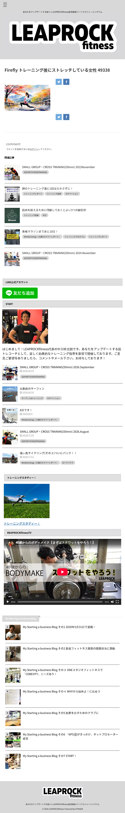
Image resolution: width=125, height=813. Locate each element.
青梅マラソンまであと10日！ (40, 231)
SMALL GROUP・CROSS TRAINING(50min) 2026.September (57, 367)
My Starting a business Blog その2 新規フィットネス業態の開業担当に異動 (69, 648)
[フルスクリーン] (117, 601)
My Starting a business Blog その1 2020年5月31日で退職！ (59, 627)
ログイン (34, 149)
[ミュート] (112, 601)
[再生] (7, 601)
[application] (62, 572)
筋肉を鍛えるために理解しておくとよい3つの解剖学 (54, 210)
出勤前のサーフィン (32, 388)
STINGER (79, 809)
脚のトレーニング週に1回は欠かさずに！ (47, 188)
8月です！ (26, 410)
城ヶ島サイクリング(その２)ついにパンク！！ (48, 453)
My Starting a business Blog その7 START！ (50, 756)
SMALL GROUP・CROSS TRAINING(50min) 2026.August (54, 431)
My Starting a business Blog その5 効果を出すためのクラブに (61, 713)
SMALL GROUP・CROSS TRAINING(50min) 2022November (58, 167)
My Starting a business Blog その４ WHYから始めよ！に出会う (61, 691)
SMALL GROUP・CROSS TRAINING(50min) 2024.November (59, 253)
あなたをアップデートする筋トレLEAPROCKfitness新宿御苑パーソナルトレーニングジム (62, 804)
